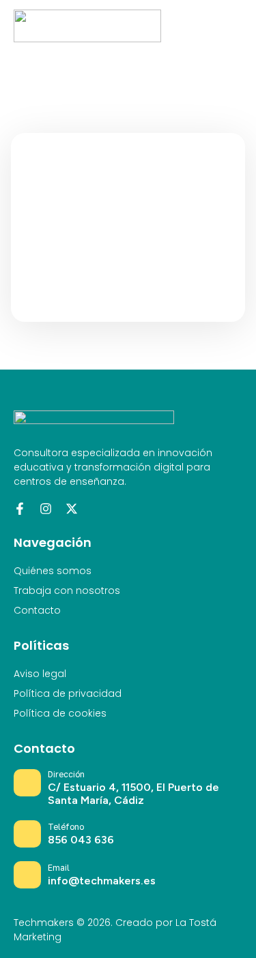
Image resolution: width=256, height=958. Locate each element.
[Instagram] (46, 509)
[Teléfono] (27, 834)
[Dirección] (27, 782)
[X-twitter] (72, 509)
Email (59, 868)
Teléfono (66, 827)
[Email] (27, 874)
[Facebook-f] (20, 509)
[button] (231, 26)
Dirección (66, 774)
